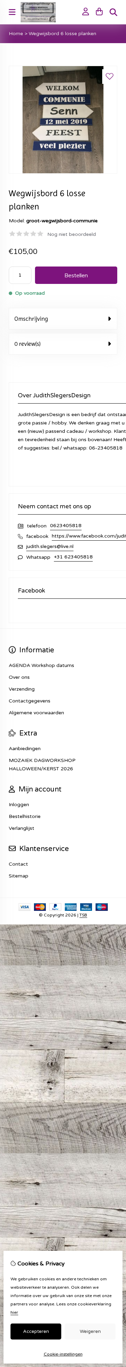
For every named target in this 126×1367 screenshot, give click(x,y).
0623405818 (66, 525)
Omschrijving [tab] (31, 318)
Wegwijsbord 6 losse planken (62, 34)
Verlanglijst (21, 828)
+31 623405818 (73, 557)
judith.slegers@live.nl (50, 546)
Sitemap (18, 876)
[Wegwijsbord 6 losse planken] (63, 172)
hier (14, 1312)
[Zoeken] (113, 12)
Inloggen (19, 805)
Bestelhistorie (25, 816)
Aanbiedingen (25, 749)
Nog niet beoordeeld (71, 234)
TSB (83, 915)
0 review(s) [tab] (27, 343)
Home (16, 34)
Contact (18, 864)
